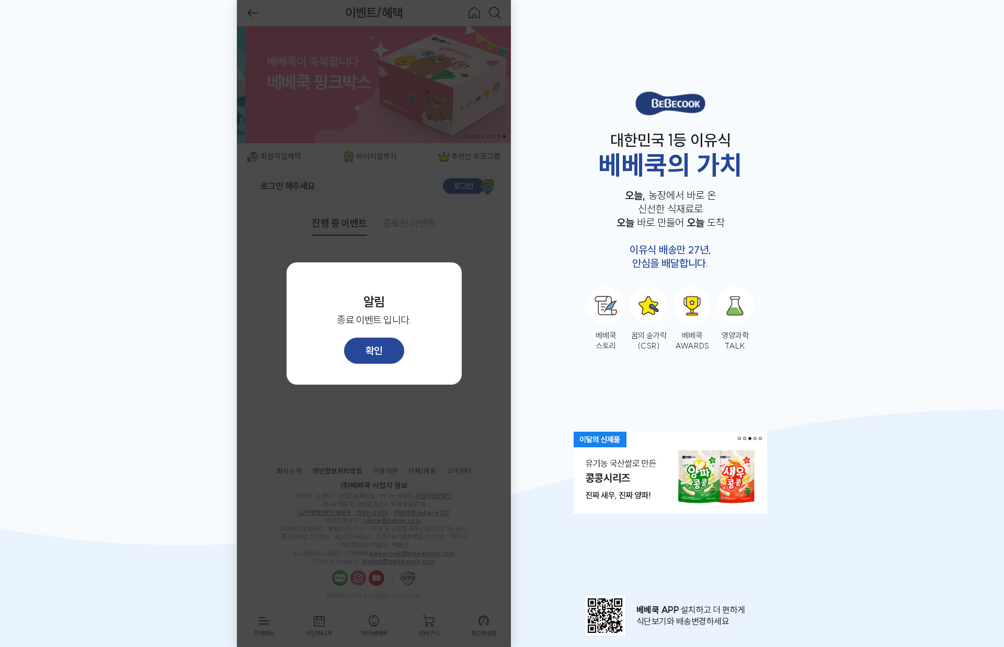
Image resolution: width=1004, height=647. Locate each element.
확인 (374, 350)
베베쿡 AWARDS (692, 340)
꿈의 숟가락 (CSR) (649, 340)
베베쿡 (670, 103)
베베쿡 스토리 (606, 340)
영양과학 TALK (735, 340)
